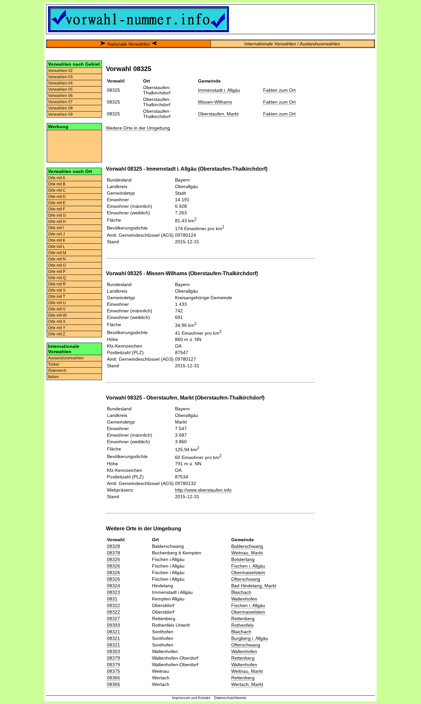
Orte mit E (56, 203)
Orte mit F (56, 209)
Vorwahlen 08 (60, 108)
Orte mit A (56, 178)
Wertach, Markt (247, 684)
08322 (113, 605)
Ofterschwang (245, 579)
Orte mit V (56, 309)
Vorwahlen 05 (60, 89)
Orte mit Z (56, 334)
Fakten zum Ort (279, 90)
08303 (113, 651)
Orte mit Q (57, 278)
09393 (113, 625)
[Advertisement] (74, 145)
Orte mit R (57, 284)
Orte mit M (57, 253)
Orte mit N (57, 259)
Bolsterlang (243, 559)
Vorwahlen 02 (60, 70)
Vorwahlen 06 (60, 95)
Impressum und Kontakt (191, 698)
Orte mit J (56, 234)
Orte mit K (56, 240)
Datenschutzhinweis (230, 698)
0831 (112, 598)
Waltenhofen (244, 598)
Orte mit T (56, 296)
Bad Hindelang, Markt (253, 585)
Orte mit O (57, 265)
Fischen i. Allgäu (248, 566)
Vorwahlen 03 (60, 77)
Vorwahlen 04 (60, 83)
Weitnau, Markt (247, 552)
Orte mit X (56, 321)
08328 (113, 546)
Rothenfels (242, 625)
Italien (53, 377)
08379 (113, 658)
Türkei (53, 364)
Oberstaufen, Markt (218, 113)
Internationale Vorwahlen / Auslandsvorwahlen (292, 43)
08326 (113, 559)
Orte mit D (57, 196)
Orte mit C (57, 190)
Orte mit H (57, 221)
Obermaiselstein (248, 572)
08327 (113, 618)
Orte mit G (57, 215)
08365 (113, 677)
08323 (113, 592)
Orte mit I (56, 228)
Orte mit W (57, 315)
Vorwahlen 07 (60, 102)
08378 (113, 552)
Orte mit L (56, 246)
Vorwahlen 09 (60, 114)
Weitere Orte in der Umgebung (138, 128)
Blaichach (241, 592)
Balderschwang (247, 546)
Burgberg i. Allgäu (249, 638)
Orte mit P (56, 271)
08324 (113, 585)
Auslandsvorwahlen (66, 358)
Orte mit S (56, 290)
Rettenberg (243, 618)
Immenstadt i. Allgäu (219, 90)
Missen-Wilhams (215, 102)
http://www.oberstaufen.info (203, 490)
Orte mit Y (56, 328)
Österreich (57, 370)
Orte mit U (57, 303)
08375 (113, 671)
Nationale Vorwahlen (128, 44)
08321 (113, 631)
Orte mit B (56, 184)
